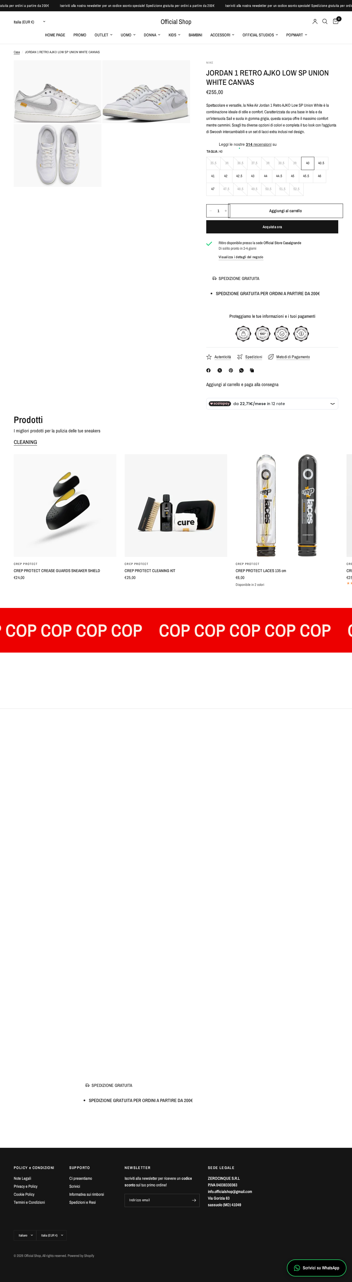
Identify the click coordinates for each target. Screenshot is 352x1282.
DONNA (150, 35)
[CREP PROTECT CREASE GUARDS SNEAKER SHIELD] (65, 505)
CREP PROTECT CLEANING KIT (150, 571)
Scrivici (74, 1186)
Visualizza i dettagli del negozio (241, 257)
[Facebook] (209, 370)
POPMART (294, 35)
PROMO (79, 35)
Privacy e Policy (25, 1186)
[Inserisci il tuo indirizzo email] (194, 1200)
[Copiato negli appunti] (253, 370)
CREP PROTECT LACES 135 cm (261, 571)
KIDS (172, 35)
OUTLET (101, 35)
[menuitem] (55, 35)
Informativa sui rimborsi (86, 1194)
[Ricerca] (325, 21)
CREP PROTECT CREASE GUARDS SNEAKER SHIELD (57, 571)
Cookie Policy (24, 1194)
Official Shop (176, 21)
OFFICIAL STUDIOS (258, 35)
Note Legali (22, 1178)
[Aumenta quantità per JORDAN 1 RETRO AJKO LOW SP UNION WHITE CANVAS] (226, 210)
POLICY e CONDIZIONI (34, 1168)
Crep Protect (26, 564)
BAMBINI (195, 35)
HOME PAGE (55, 35)
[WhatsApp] (242, 370)
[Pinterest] (232, 370)
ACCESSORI (220, 35)
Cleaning (25, 442)
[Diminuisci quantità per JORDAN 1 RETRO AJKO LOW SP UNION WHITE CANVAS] (211, 210)
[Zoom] (90, 72)
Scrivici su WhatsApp (321, 1268)
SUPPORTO (79, 1168)
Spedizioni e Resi (82, 1202)
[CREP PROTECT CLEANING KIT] (176, 505)
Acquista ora (272, 226)
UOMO (126, 35)
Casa (17, 52)
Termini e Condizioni (29, 1202)
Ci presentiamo (80, 1178)
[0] (334, 21)
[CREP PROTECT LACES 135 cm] (287, 505)
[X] (221, 370)
